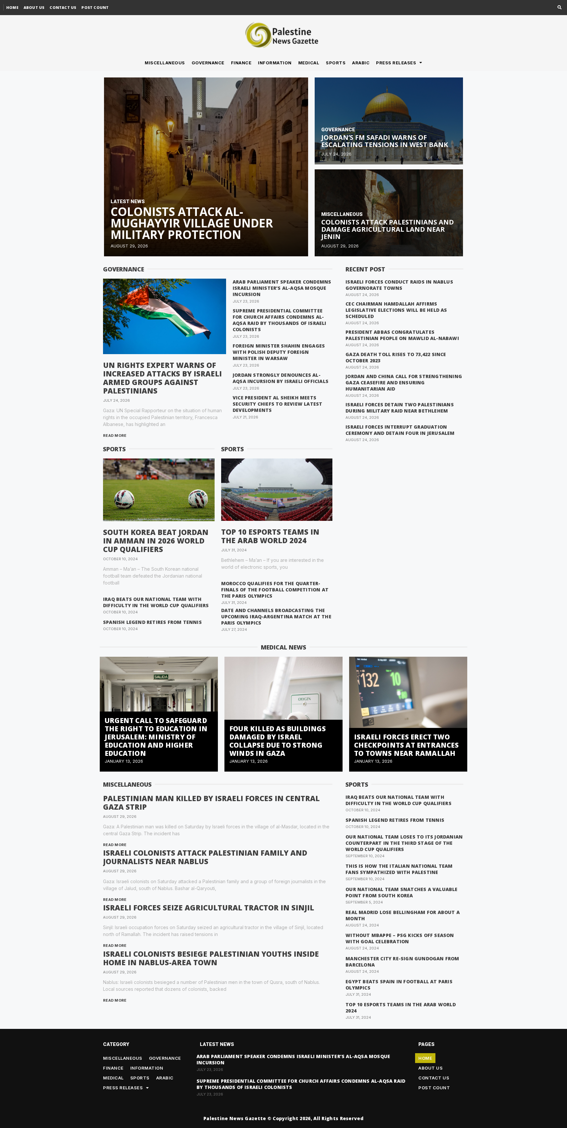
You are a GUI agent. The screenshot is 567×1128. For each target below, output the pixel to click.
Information (275, 62)
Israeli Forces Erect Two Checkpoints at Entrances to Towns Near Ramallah (406, 745)
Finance (241, 62)
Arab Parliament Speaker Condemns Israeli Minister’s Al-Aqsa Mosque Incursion (282, 288)
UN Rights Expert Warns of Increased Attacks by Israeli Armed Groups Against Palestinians (162, 377)
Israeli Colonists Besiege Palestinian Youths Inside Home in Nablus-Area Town (211, 958)
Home (12, 7)
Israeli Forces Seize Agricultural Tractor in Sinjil (208, 907)
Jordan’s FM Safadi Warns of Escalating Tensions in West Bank (384, 141)
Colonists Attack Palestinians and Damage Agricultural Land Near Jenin (387, 229)
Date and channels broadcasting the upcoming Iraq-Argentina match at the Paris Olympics (276, 616)
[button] (560, 8)
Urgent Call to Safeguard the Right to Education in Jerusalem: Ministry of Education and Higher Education (156, 737)
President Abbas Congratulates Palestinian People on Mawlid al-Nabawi (402, 335)
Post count (95, 7)
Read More (115, 435)
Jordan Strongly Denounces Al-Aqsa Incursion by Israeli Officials (280, 378)
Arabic (360, 62)
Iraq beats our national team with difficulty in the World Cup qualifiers (156, 602)
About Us (34, 7)
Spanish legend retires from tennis (152, 622)
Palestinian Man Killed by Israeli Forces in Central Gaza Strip (211, 802)
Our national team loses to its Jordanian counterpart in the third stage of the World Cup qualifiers (404, 843)
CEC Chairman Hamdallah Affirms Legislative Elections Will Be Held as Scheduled (396, 310)
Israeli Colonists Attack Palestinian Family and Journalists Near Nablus (205, 857)
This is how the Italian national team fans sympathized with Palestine (399, 869)
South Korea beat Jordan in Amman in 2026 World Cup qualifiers (155, 540)
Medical (309, 62)
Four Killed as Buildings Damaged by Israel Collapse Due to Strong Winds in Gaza (277, 741)
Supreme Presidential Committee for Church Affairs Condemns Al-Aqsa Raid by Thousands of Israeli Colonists (279, 320)
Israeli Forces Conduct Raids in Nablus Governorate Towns (399, 285)
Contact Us (63, 7)
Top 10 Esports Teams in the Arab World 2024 (270, 536)
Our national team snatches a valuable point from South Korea (401, 892)
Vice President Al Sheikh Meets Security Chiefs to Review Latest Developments (277, 403)
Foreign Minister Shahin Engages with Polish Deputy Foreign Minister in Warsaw (279, 352)
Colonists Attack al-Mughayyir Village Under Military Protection (192, 223)
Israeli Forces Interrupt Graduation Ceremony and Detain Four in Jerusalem (400, 430)
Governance (208, 62)
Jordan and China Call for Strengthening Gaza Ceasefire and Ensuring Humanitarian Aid (404, 382)
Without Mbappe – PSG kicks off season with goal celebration (400, 938)
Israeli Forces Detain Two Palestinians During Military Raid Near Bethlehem (400, 407)
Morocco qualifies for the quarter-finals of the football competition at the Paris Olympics (274, 589)
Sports (336, 62)
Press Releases (396, 62)
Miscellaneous (165, 62)
